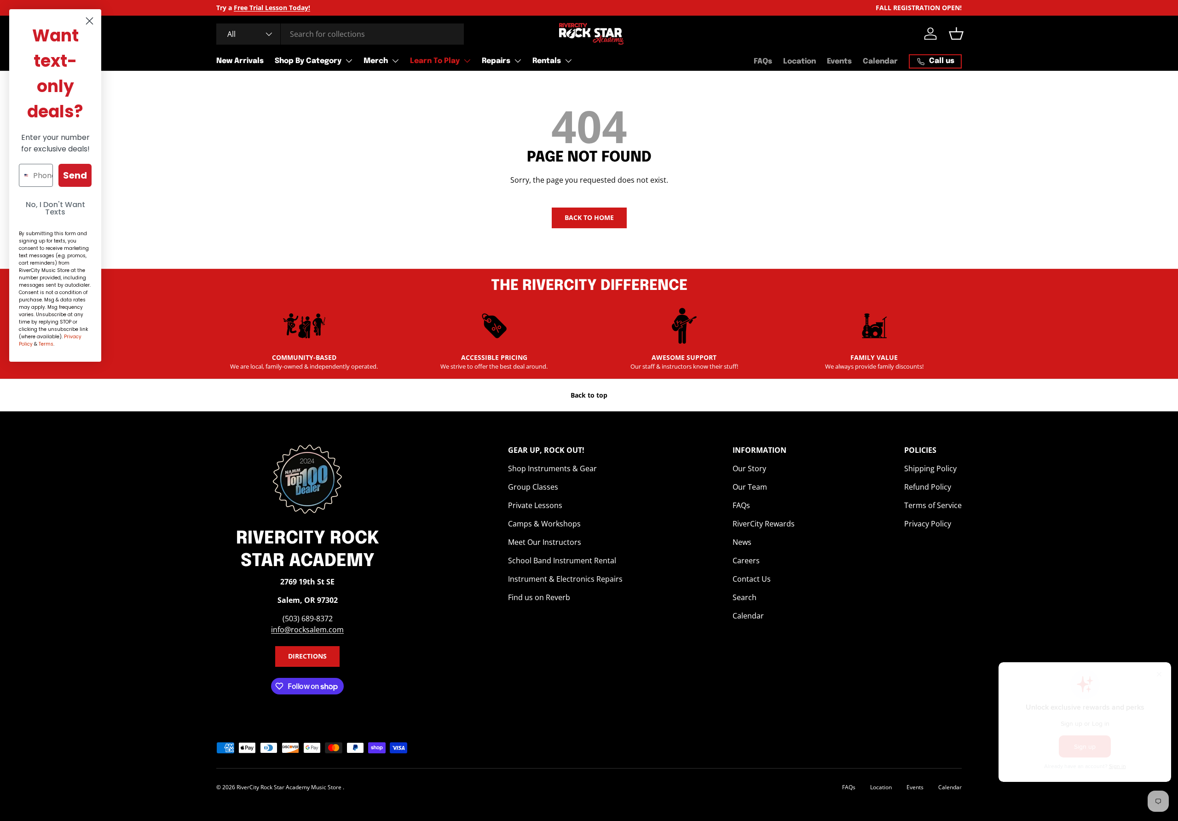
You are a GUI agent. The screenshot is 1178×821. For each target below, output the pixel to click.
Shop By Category (308, 61)
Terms (46, 344)
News (742, 542)
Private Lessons (535, 505)
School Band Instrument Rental (562, 560)
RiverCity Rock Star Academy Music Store (290, 787)
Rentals (546, 61)
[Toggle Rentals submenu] (568, 60)
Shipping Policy (930, 468)
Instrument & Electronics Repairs (565, 579)
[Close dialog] (89, 21)
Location (799, 61)
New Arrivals (240, 61)
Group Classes (533, 487)
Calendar (880, 61)
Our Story (749, 468)
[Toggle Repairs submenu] (517, 60)
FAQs (763, 61)
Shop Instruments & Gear (552, 468)
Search (744, 597)
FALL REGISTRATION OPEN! (919, 7)
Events (839, 61)
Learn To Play (435, 61)
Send (75, 175)
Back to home (589, 217)
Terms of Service (933, 505)
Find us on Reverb (539, 597)
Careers (746, 560)
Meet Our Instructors (544, 542)
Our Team (750, 487)
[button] (956, 33)
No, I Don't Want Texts (55, 208)
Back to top (589, 395)
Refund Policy (927, 487)
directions (307, 656)
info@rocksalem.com (307, 629)
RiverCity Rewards (764, 524)
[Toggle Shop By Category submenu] (348, 60)
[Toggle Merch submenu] (395, 60)
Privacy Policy (927, 524)
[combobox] (340, 34)
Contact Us (752, 579)
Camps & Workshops (544, 524)
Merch (376, 61)
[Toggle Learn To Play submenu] (467, 60)
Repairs (496, 61)
